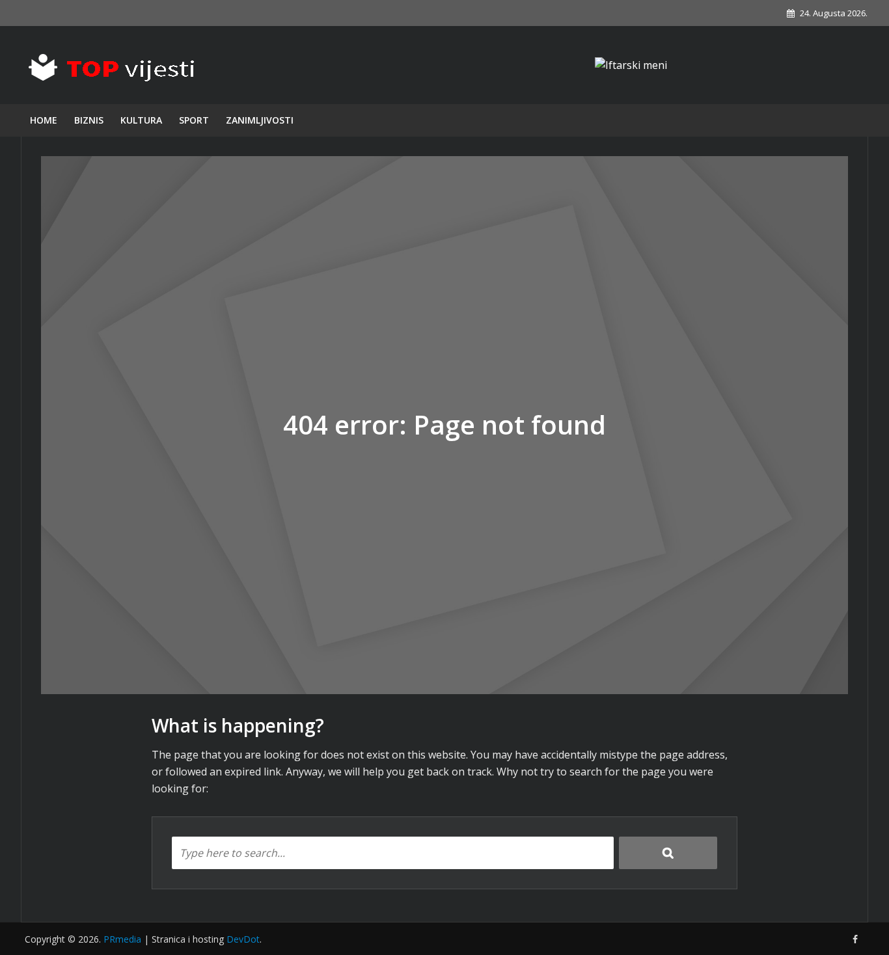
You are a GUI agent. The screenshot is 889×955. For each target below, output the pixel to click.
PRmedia (122, 939)
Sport (194, 120)
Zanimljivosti (260, 120)
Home (43, 120)
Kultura (141, 120)
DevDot (243, 939)
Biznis (88, 120)
